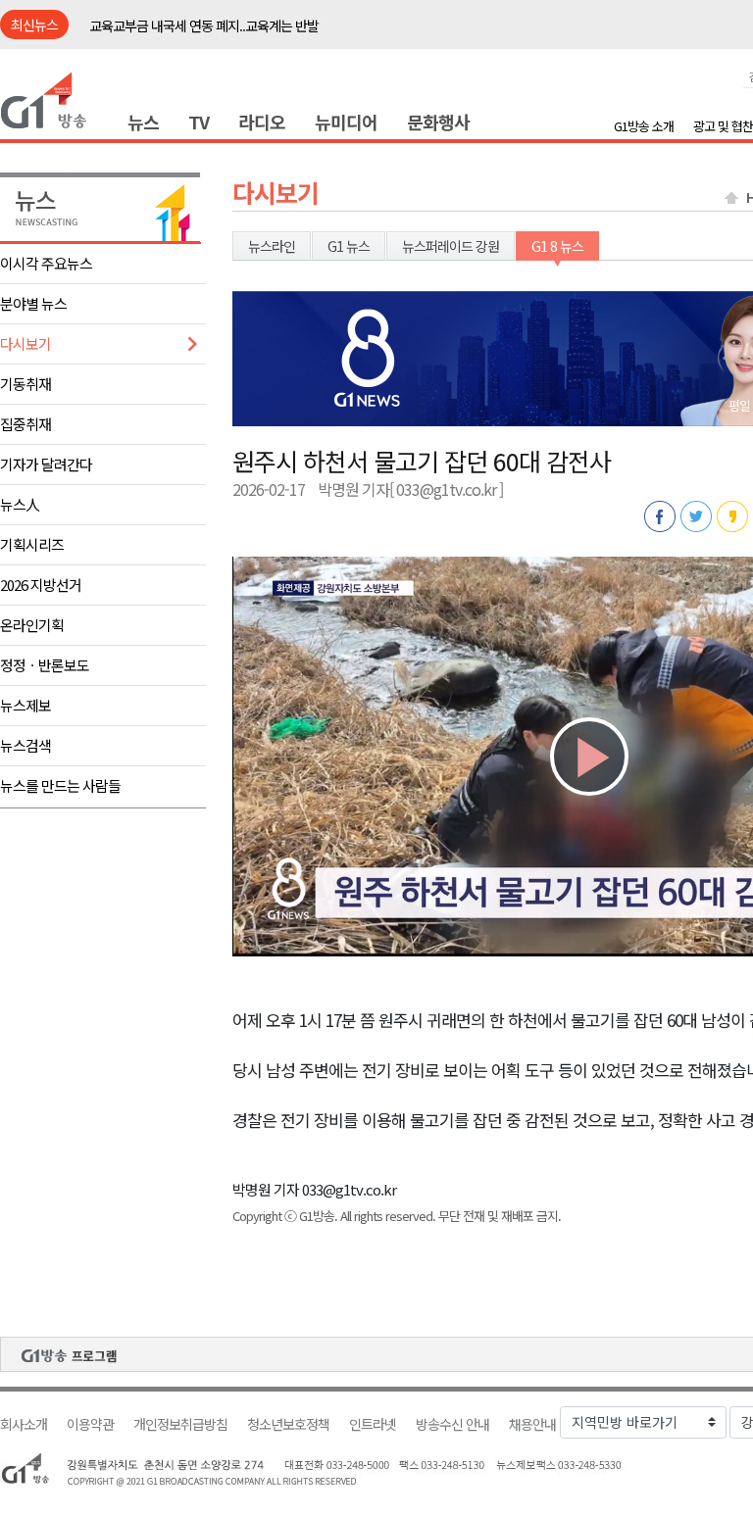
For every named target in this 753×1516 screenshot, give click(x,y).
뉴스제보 (25, 705)
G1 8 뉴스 (557, 246)
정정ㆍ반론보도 (44, 665)
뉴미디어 (346, 121)
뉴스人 (19, 504)
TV (198, 121)
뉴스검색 (25, 745)
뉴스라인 (271, 246)
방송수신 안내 (452, 1424)
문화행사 (438, 121)
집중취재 (25, 424)
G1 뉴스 (348, 246)
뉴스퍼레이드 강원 (450, 246)
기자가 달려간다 (46, 464)
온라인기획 (32, 624)
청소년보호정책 (288, 1424)
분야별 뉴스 (33, 303)
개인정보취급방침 (180, 1424)
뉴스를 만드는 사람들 (60, 785)
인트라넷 (372, 1424)
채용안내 (532, 1424)
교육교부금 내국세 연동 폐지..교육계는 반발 (204, 25)
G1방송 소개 (644, 126)
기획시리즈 (32, 544)
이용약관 (90, 1424)
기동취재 (25, 383)
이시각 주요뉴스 (46, 263)
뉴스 (143, 121)
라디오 (261, 121)
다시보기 (25, 343)
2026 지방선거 (40, 584)
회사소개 (23, 1424)
